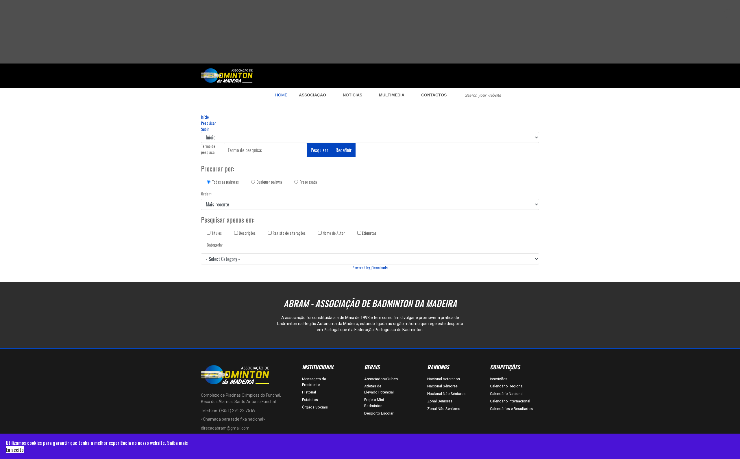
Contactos (434, 95)
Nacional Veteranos (443, 379)
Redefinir (344, 150)
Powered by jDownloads (370, 267)
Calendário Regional (506, 386)
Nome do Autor (333, 233)
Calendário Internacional (510, 401)
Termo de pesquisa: (208, 149)
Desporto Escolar (378, 413)
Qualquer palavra (269, 182)
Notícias (352, 95)
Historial (309, 392)
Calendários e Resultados (511, 408)
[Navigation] (230, 95)
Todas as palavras (225, 182)
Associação (312, 95)
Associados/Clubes (379, 379)
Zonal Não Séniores (443, 408)
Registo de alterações (289, 233)
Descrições (247, 233)
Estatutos (310, 400)
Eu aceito (15, 449)
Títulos (216, 233)
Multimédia (391, 95)
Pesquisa (518, 95)
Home (281, 95)
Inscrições (498, 379)
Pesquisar (319, 150)
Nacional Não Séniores (446, 393)
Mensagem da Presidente (314, 382)
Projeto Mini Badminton (374, 403)
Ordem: (206, 194)
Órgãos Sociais (315, 407)
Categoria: (215, 245)
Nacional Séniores (442, 386)
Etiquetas (368, 233)
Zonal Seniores (439, 401)
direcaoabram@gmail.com (225, 428)
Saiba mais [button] (177, 442)
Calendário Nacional (506, 393)
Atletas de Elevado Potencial (379, 389)
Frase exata (308, 182)
